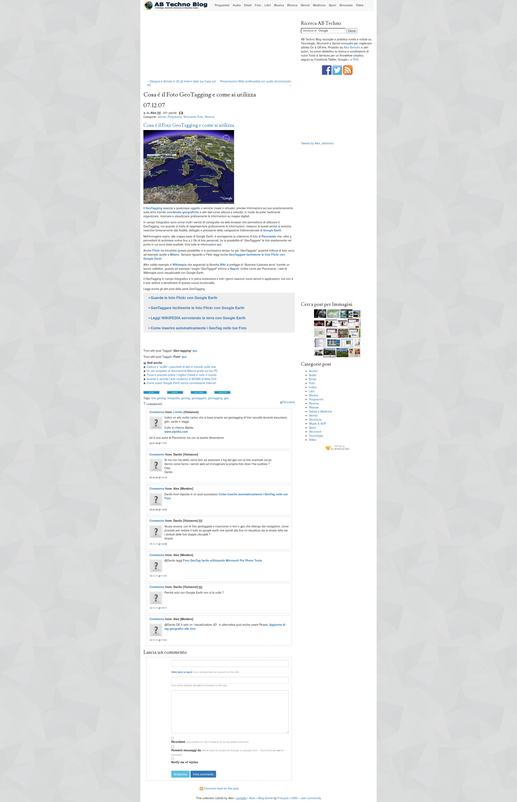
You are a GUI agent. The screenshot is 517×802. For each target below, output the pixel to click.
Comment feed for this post (221, 788)
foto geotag (158, 398)
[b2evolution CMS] (337, 448)
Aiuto (252, 798)
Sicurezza (346, 5)
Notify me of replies (184, 762)
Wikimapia (179, 264)
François (283, 798)
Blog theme (265, 798)
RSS (355, 59)
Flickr (156, 250)
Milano (174, 254)
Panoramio (269, 236)
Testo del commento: (159, 692)
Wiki (223, 264)
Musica (279, 5)
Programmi (222, 5)
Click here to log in (181, 672)
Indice (313, 387)
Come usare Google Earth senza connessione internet (181, 383)
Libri (268, 5)
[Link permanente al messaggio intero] (144, 113)
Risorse (314, 407)
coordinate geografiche (183, 212)
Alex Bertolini (352, 47)
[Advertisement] (219, 47)
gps (226, 398)
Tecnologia (316, 436)
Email (248, 5)
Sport (332, 5)
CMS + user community (306, 798)
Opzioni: (164, 738)
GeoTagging (154, 208)
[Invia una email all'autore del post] (159, 113)
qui (219, 244)
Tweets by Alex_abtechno (317, 143)
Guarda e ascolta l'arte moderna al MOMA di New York (181, 379)
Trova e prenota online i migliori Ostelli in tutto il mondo (181, 375)
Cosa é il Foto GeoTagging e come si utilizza (188, 125)
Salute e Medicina (320, 411)
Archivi (313, 371)
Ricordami (178, 742)
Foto (258, 5)
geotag (185, 398)
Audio (237, 5)
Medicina (319, 5)
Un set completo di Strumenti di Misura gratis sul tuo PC (182, 371)
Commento (156, 412)
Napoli (234, 269)
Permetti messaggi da (186, 750)
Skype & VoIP (317, 423)
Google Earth (272, 230)
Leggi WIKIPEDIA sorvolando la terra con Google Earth (198, 317)
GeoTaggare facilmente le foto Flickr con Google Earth (197, 307)
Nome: (165, 662)
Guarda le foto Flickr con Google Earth (184, 297)
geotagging (215, 398)
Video (360, 5)
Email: (165, 678)
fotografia (173, 398)
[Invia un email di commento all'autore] (200, 521)
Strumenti (189, 117)
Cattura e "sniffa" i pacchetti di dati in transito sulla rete (181, 367)
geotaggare (199, 398)
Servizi (305, 5)
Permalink (288, 402)
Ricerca (292, 5)
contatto (241, 798)
